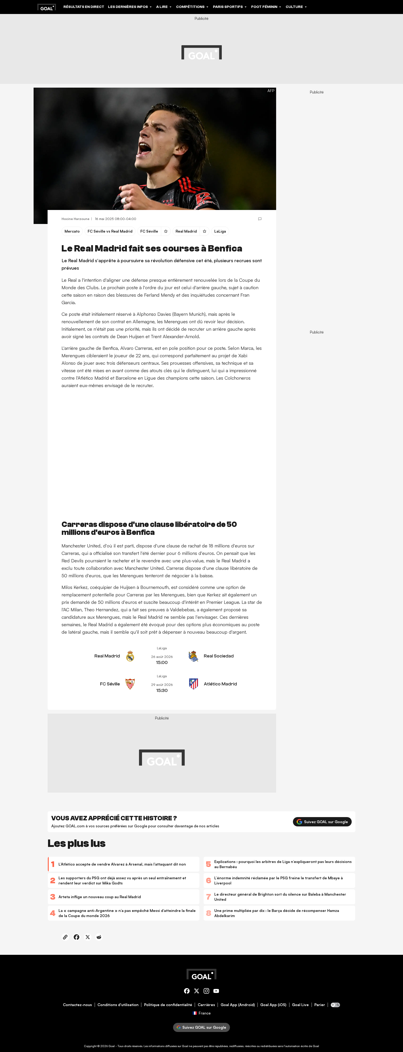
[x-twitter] (196, 991)
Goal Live (300, 1005)
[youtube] (216, 991)
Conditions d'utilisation (118, 1005)
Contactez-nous (77, 1005)
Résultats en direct (83, 7)
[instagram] (206, 991)
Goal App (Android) (238, 1005)
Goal (111, 1046)
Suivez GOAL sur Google (326, 821)
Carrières (206, 1005)
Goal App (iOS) (273, 1005)
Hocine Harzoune (75, 219)
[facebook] (187, 991)
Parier (319, 1005)
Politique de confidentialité (168, 1005)
